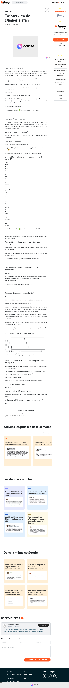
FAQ (25, 671)
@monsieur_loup (10, 366)
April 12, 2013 (30, 284)
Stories (60, 88)
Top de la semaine (60, 79)
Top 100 (26, 678)
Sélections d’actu (60, 70)
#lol (19, 106)
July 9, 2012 (35, 110)
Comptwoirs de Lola (60, 83)
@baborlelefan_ (10, 307)
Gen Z (60, 95)
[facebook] (44, 676)
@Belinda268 (17, 377)
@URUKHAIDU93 (10, 314)
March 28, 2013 (36, 258)
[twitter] (50, 676)
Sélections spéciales (60, 74)
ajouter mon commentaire (37, 660)
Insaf (9, 24)
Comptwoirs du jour (60, 65)
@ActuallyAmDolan (22, 144)
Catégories (54, 2)
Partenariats (11, 678)
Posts (63, 2)
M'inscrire (60, 40)
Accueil (10, 671)
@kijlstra (7, 278)
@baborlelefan (9, 303)
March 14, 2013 (36, 229)
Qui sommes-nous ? (14, 675)
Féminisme (60, 91)
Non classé (9, 11)
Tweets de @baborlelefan (26, 410)
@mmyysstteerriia (11, 322)
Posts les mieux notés (60, 60)
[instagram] (55, 676)
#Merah (11, 106)
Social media (28, 675)
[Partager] (47, 10)
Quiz (60, 98)
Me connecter (60, 44)
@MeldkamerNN (10, 281)
